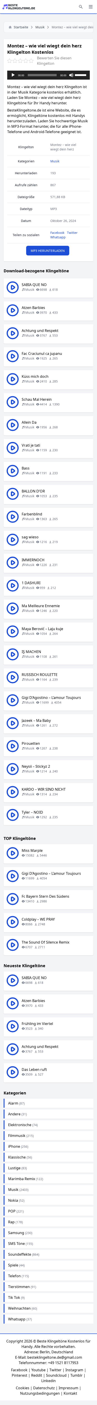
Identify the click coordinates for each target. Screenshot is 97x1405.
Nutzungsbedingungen (40, 1393)
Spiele (13, 1265)
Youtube (38, 1369)
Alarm (13, 1103)
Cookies (22, 1387)
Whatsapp (58, 237)
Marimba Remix (21, 1178)
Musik (39, 27)
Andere (14, 1114)
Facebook (57, 232)
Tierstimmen (19, 1286)
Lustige (14, 1168)
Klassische (17, 1157)
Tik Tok (14, 1297)
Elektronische (19, 1124)
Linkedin (48, 1380)
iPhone (14, 1146)
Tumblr (76, 1375)
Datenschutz (44, 1387)
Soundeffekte (19, 1254)
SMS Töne (16, 1243)
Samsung (16, 1232)
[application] (48, 75)
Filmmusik (16, 1135)
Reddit (36, 1375)
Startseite (21, 27)
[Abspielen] (13, 75)
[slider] (81, 75)
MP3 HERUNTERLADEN (48, 250)
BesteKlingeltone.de (24, 110)
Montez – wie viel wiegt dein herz (63, 147)
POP (12, 1211)
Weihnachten (19, 1308)
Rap (11, 1221)
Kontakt (70, 1393)
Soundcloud (56, 1375)
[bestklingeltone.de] (20, 7)
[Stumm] (71, 75)
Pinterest (19, 1375)
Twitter (72, 232)
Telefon (14, 1275)
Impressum (68, 1387)
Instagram (74, 1369)
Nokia (13, 1200)
